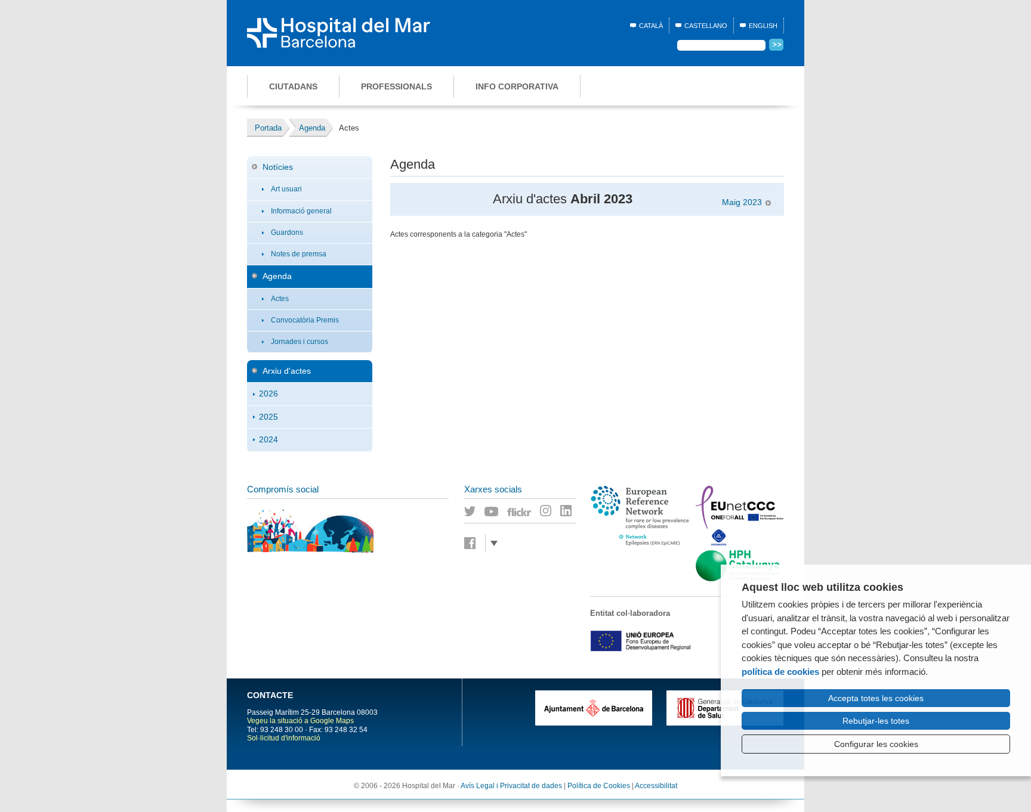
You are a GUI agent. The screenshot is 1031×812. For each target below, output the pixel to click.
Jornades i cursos (299, 341)
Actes (280, 299)
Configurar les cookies (876, 744)
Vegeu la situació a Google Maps (300, 721)
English (763, 25)
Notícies (278, 167)
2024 (268, 439)
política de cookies (780, 672)
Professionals (396, 86)
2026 (268, 393)
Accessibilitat (656, 786)
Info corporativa (517, 86)
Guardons (287, 232)
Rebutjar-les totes (875, 721)
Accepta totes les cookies (876, 698)
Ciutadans (293, 86)
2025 (268, 417)
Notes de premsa (298, 254)
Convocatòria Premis (305, 320)
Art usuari (286, 189)
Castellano (705, 25)
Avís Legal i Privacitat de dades (511, 786)
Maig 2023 (742, 202)
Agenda (277, 276)
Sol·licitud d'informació (283, 738)
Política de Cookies (598, 786)
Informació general (301, 211)
